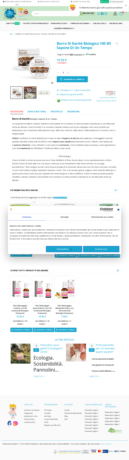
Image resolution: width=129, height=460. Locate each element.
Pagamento (28, 413)
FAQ (66, 419)
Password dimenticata (73, 413)
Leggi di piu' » (39, 376)
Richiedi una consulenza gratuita (75, 100)
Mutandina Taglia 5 (112, 418)
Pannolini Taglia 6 (91, 428)
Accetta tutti (101, 249)
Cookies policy (29, 422)
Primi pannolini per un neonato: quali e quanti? (105, 348)
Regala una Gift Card (52, 425)
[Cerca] (77, 13)
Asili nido (47, 416)
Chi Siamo (48, 410)
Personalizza (63, 249)
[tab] (16, 111)
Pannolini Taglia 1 (91, 413)
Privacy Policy (29, 419)
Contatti (47, 413)
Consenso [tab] (26, 217)
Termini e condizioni (31, 410)
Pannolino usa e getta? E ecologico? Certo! (51, 348)
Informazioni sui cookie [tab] (102, 217)
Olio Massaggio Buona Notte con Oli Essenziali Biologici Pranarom (42, 309)
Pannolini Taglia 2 (91, 416)
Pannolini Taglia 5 (91, 425)
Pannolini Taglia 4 (91, 422)
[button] (52, 83)
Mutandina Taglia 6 (112, 421)
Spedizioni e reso (31, 416)
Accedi (66, 410)
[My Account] (115, 13)
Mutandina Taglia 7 (112, 424)
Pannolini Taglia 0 (91, 410)
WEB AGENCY (107, 444)
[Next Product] (117, 43)
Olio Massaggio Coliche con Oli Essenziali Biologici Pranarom (20, 309)
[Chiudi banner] (118, 210)
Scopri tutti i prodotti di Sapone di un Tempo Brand (106, 99)
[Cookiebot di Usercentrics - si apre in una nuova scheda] (102, 210)
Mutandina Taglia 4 (112, 415)
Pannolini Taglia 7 (91, 431)
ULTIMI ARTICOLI (64, 339)
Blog (66, 416)
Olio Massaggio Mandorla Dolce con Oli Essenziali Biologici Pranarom (64, 309)
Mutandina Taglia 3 (112, 412)
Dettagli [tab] (64, 217)
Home (11, 33)
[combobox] (55, 13)
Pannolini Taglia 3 (91, 419)
